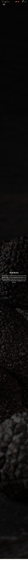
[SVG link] (25, 2)
